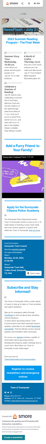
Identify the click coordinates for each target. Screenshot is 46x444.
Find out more (34, 230)
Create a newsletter (13, 437)
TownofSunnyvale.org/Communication (19, 359)
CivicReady (8, 315)
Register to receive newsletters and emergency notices (23, 372)
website (20, 337)
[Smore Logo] (12, 3)
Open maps (33, 273)
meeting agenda (18, 249)
